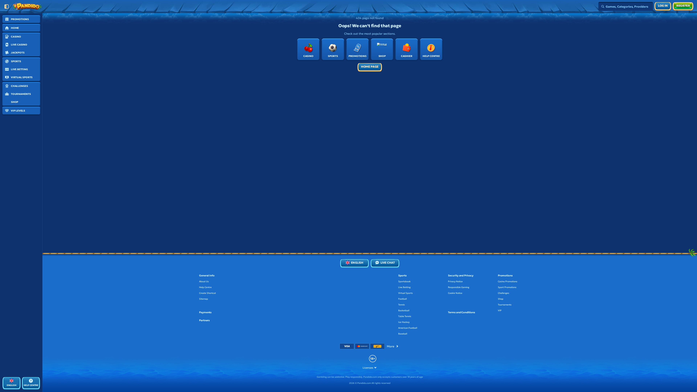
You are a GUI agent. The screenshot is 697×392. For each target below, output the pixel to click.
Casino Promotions (507, 281)
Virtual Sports (405, 293)
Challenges (503, 293)
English (357, 262)
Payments (205, 312)
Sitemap (203, 298)
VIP (500, 310)
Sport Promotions (507, 287)
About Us (204, 281)
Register (683, 5)
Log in (663, 5)
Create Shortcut (207, 293)
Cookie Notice (455, 293)
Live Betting (404, 287)
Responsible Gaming (458, 287)
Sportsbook (404, 281)
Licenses (368, 367)
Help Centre (205, 287)
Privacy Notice (455, 281)
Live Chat (387, 262)
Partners (204, 320)
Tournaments (504, 304)
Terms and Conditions (461, 312)
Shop (500, 298)
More (390, 346)
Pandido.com (370, 376)
